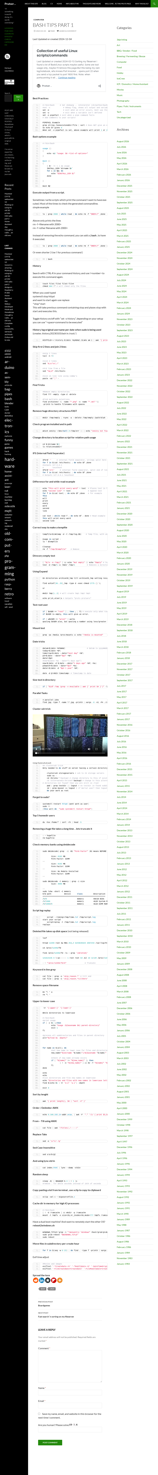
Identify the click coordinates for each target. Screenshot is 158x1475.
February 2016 (124, 763)
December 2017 (124, 663)
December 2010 (124, 930)
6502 (8, 350)
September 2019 (125, 586)
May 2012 (121, 874)
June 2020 (122, 536)
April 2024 (122, 297)
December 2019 (124, 569)
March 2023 (123, 363)
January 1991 (123, 1208)
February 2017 (124, 713)
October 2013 (123, 841)
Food (119, 67)
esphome (8, 436)
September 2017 (125, 680)
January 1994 (123, 1175)
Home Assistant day (8, 224)
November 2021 (124, 452)
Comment (44, 1348)
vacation (8, 604)
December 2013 (124, 830)
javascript (8, 483)
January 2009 (123, 963)
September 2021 (125, 463)
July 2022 (121, 408)
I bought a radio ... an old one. (9, 318)
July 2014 (121, 797)
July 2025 (121, 213)
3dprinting (122, 39)
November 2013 (124, 836)
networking (8, 521)
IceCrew (121, 78)
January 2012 (123, 891)
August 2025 (123, 208)
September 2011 (125, 908)
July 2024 (121, 280)
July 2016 (121, 741)
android (8, 357)
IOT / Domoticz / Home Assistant (132, 84)
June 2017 (122, 691)
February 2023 (124, 369)
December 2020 (124, 513)
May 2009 (121, 958)
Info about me (72, 4)
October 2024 (123, 263)
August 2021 (123, 469)
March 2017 (123, 708)
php (7, 555)
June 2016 (122, 747)
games (9, 447)
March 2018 (123, 647)
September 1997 (125, 1136)
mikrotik (10, 506)
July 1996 (121, 1152)
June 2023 (122, 347)
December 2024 (124, 252)
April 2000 (122, 1108)
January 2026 (123, 180)
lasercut (8, 488)
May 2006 (121, 1025)
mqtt (8, 511)
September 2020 (125, 524)
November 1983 (124, 1258)
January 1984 (123, 1252)
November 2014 (124, 791)
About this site (31, 4)
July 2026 (121, 147)
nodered (9, 526)
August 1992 (123, 1197)
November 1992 (124, 1191)
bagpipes (8, 391)
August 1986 (123, 1241)
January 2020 (123, 563)
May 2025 (121, 224)
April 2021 (122, 491)
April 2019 (122, 613)
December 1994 (124, 1169)
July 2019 (121, 597)
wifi (6, 607)
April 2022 (122, 424)
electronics (9, 426)
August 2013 (123, 847)
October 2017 (123, 674)
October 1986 (123, 1236)
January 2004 (123, 1047)
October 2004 (123, 1041)
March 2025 (123, 235)
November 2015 (124, 774)
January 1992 (123, 1202)
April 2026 (122, 163)
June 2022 (122, 413)
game (7, 444)
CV (51, 4)
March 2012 (123, 886)
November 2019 (124, 574)
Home (59, 4)
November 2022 (124, 385)
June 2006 (122, 1019)
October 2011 (123, 902)
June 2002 (122, 1069)
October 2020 (123, 519)
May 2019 (121, 608)
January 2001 (123, 1097)
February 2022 (124, 436)
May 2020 (121, 541)
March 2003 (123, 1058)
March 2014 (123, 813)
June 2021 (122, 480)
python (10, 579)
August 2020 (123, 530)
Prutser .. (10, 3)
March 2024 (123, 302)
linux (52, 1289)
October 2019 (123, 580)
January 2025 (123, 247)
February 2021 (124, 502)
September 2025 (125, 202)
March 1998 (123, 1130)
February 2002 (124, 1080)
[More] (59, 1280)
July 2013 (121, 852)
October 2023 (123, 324)
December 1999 (124, 1119)
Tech (119, 112)
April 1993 (122, 1180)
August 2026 (123, 141)
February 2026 (124, 174)
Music (120, 95)
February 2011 (124, 919)
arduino (9, 364)
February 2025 (124, 241)
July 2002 (121, 1063)
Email (41, 1400)
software (8, 598)
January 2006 (123, 1030)
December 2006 (124, 1008)
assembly (8, 377)
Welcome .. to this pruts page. (118, 4)
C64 (7, 409)
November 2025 (124, 191)
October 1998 (123, 1125)
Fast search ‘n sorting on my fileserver (56, 1315)
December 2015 (124, 769)
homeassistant (8, 476)
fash (52, 31)
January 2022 (123, 441)
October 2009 (123, 952)
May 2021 (121, 486)
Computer (38, 20)
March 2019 (123, 619)
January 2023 (123, 374)
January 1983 (123, 1263)
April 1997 (122, 1141)
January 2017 (123, 719)
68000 (8, 354)
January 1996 (123, 1163)
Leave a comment (67, 31)
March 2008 (123, 991)
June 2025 (122, 219)
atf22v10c (8, 385)
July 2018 (121, 636)
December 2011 (124, 897)
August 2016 (123, 736)
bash (43, 1289)
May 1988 (121, 1225)
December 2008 (124, 969)
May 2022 (121, 419)
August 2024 (123, 274)
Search (7, 93)
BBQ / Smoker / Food (127, 50)
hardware (10, 462)
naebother (8, 515)
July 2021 (121, 474)
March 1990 (123, 1213)
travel (7, 601)
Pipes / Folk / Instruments (129, 106)
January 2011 (123, 924)
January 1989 (123, 1219)
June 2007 (122, 1002)
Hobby (120, 73)
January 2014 (123, 824)
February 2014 (124, 819)
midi (6, 503)
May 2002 (121, 1075)
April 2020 (122, 547)
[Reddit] (35, 1280)
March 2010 (123, 941)
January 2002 (123, 1086)
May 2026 (121, 158)
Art (118, 45)
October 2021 (123, 458)
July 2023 (121, 341)
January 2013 (123, 863)
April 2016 (122, 758)
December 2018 (124, 624)
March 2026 (123, 169)
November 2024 (124, 258)
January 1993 (123, 1186)
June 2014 (122, 802)
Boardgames (45, 1304)
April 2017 (122, 702)
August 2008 (123, 975)
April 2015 (122, 780)
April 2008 (122, 986)
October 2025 (123, 197)
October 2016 (123, 730)
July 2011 (121, 913)
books (7, 407)
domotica (9, 415)
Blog (44, 4)
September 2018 (125, 630)
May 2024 (121, 291)
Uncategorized (124, 117)
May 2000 (121, 1102)
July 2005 (121, 1036)
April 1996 (122, 1158)
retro (9, 593)
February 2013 (124, 858)
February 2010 (124, 947)
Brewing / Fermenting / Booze (131, 56)
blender (9, 403)
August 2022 (123, 402)
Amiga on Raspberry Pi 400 (9, 290)
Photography (123, 100)
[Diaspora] (47, 1280)
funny (9, 440)
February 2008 (124, 997)
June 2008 (122, 980)
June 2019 (122, 602)
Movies (120, 89)
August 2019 (123, 591)
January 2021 (123, 508)
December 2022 (124, 380)
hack (7, 451)
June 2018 (122, 641)
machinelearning (9, 498)
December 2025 (124, 185)
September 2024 (125, 269)
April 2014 (122, 808)
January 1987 (123, 1230)
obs (6, 529)
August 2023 (123, 335)
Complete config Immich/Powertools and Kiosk (9, 329)
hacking (8, 454)
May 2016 (121, 752)
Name (42, 1387)
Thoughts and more (92, 4)
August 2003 (123, 1052)
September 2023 (125, 330)
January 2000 (123, 1113)
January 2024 (123, 313)
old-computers (9, 542)
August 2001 (123, 1091)
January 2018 (123, 658)
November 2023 (124, 319)
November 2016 (124, 724)
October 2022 (123, 391)
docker (7, 413)
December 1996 (124, 1147)
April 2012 (122, 880)
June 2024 (122, 285)
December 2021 (124, 447)
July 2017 (121, 686)
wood (11, 607)
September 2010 (125, 936)
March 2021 (123, 497)
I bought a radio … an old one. (9, 232)
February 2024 (124, 308)
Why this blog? (142, 4)
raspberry (8, 586)
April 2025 (122, 230)
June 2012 (122, 869)
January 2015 (123, 786)
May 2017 (121, 697)
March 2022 (123, 430)
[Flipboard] (53, 1280)
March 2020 (123, 552)
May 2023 (121, 352)
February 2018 (124, 652)
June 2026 (122, 152)
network (8, 517)
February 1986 (124, 1247)
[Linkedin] (41, 1280)
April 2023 (122, 358)
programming (10, 567)
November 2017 (124, 669)
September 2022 (125, 397)
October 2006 (123, 1013)
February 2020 (124, 558)
